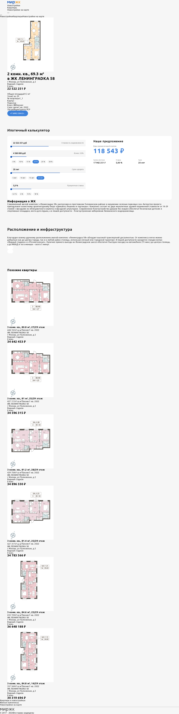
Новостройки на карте (18, 10)
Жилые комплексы (9, 702)
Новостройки (13, 5)
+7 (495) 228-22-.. (17, 113)
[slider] (11, 146)
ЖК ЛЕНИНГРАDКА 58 (33, 78)
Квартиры (12, 8)
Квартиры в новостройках (12, 700)
